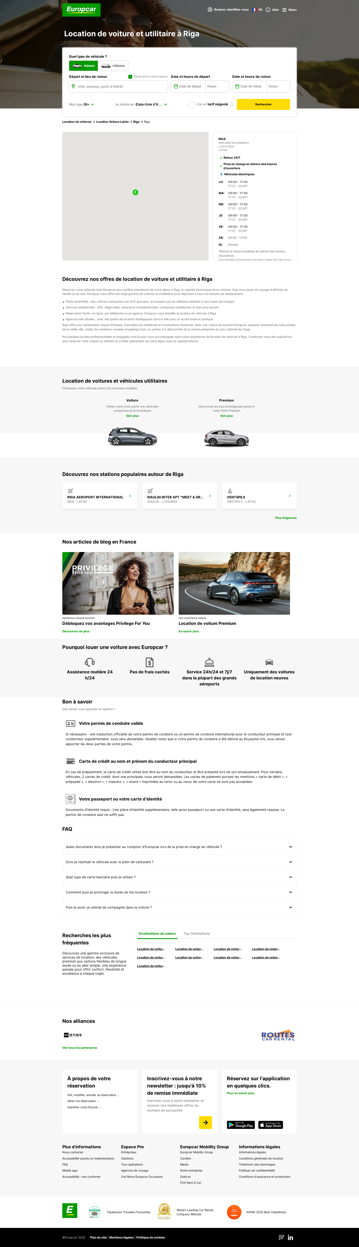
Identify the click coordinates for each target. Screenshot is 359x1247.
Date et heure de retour (251, 76)
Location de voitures (76, 121)
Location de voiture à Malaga (228, 949)
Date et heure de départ (190, 76)
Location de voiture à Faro (189, 957)
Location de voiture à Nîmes (228, 957)
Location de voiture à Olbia (151, 957)
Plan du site (98, 1237)
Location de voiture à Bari (189, 949)
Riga (136, 121)
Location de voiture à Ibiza (266, 949)
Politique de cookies (150, 1237)
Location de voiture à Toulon (151, 966)
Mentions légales (121, 1237)
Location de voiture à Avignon (266, 957)
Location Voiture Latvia (112, 121)
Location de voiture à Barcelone (151, 949)
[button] (135, 192)
